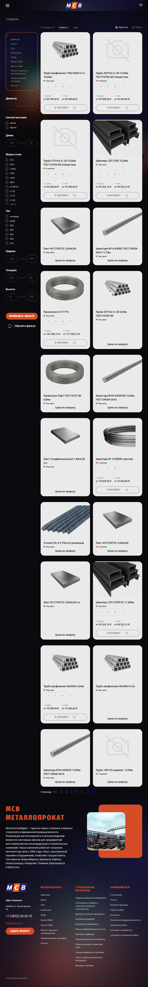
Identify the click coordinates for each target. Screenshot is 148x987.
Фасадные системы (84, 965)
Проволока (46, 910)
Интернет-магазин (119, 905)
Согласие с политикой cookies (124, 935)
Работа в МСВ (117, 910)
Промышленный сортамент (54, 938)
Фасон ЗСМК (47, 920)
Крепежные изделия (85, 919)
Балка (44, 900)
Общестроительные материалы (90, 939)
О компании (116, 895)
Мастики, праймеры (85, 934)
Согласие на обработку (121, 930)
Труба (43, 915)
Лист (43, 905)
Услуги (113, 900)
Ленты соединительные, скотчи (90, 929)
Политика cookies (118, 925)
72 (85, 792)
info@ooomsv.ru (14, 923)
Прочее (44, 943)
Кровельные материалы (86, 924)
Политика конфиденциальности (125, 920)
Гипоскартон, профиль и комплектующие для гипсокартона (86, 906)
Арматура (45, 895)
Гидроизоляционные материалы (90, 898)
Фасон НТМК (47, 925)
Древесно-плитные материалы (90, 914)
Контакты (115, 915)
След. (93, 792)
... (79, 792)
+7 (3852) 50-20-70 (19, 916)
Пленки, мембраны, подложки (89, 952)
